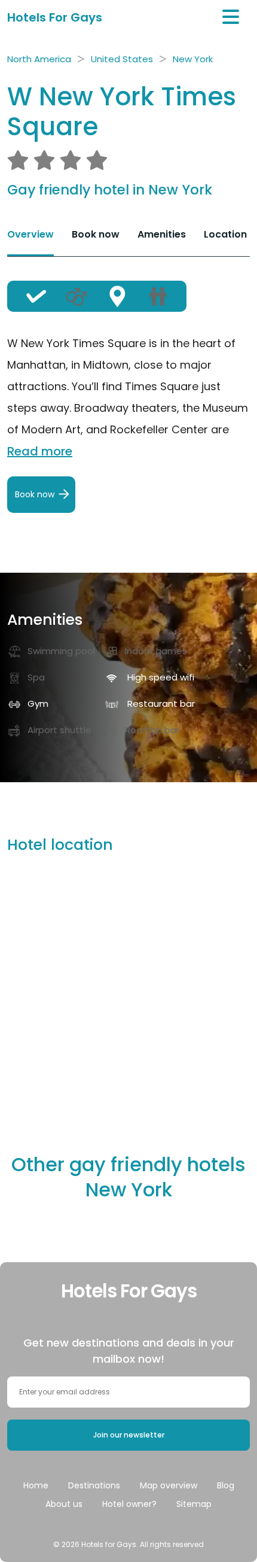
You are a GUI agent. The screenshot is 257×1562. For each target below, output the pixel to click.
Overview (30, 234)
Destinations (94, 1485)
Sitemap (194, 1504)
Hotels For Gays (54, 17)
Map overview (168, 1485)
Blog (225, 1485)
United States (122, 59)
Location (225, 234)
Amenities (161, 234)
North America (39, 59)
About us (63, 1504)
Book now (96, 234)
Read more (39, 451)
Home (35, 1485)
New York (193, 59)
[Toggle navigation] (231, 17)
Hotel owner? (129, 1504)
